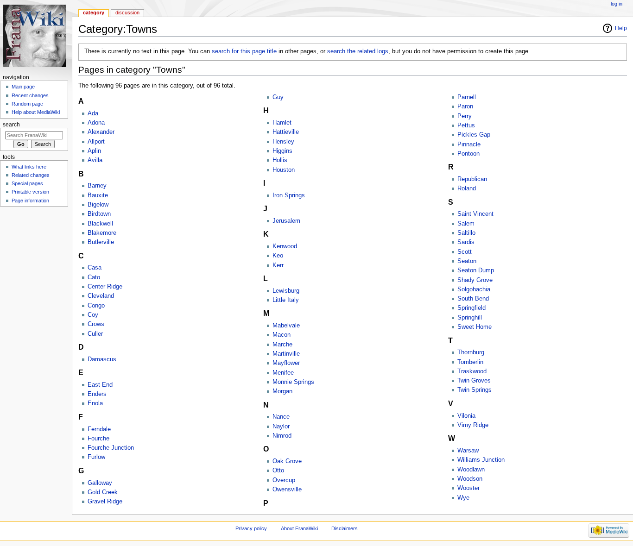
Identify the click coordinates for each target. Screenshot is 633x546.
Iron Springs (288, 195)
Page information (30, 200)
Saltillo (466, 233)
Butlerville (101, 242)
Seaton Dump (475, 270)
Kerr (278, 265)
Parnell (466, 97)
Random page (27, 104)
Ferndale (99, 429)
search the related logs (357, 51)
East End (100, 385)
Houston (283, 170)
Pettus (466, 125)
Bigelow (98, 204)
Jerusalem (286, 221)
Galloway (100, 483)
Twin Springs (474, 390)
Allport (96, 141)
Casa (94, 267)
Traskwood (472, 371)
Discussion (127, 12)
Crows (96, 324)
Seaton (466, 261)
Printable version (30, 192)
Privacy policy (251, 528)
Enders (97, 394)
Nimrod (281, 436)
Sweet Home (474, 327)
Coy (93, 315)
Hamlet (281, 122)
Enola (95, 403)
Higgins (282, 151)
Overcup (283, 480)
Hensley (283, 141)
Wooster (468, 488)
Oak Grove (287, 461)
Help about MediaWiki (36, 112)
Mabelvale (286, 325)
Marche (282, 344)
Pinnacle (469, 144)
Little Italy (285, 300)
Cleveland (101, 296)
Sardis (466, 242)
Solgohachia (473, 289)
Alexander (101, 132)
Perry (464, 116)
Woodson (469, 479)
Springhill (469, 317)
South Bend (473, 298)
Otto (278, 470)
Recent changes (30, 95)
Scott (464, 252)
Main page (23, 86)
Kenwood (284, 246)
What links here (29, 166)
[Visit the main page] (36, 36)
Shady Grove (475, 280)
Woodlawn (471, 469)
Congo (96, 305)
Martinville (286, 354)
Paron (465, 106)
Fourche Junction (111, 448)
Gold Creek (103, 492)
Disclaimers (344, 528)
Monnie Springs (293, 382)
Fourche (98, 438)
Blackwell (100, 223)
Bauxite (98, 195)
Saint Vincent (475, 214)
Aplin (94, 151)
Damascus (102, 359)
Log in (616, 3)
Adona (96, 122)
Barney (97, 185)
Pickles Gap (473, 135)
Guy (278, 97)
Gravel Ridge (105, 501)
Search (11, 124)
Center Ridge (105, 286)
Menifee (283, 373)
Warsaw (468, 450)
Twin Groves (474, 380)
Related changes (31, 175)
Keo (277, 255)
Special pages (27, 183)
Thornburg (470, 352)
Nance (281, 417)
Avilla (95, 160)
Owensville (287, 489)
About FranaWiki (299, 528)
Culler (95, 334)
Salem (466, 223)
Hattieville (285, 132)
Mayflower (286, 363)
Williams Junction (481, 460)
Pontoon (468, 154)
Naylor (281, 426)
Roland (466, 188)
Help (621, 28)
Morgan (282, 391)
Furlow (96, 457)
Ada (93, 113)
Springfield (471, 308)
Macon (281, 335)
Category (93, 12)
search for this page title (244, 51)
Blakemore (102, 233)
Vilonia (466, 416)
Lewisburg (285, 291)
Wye (463, 498)
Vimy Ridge (472, 425)
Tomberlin (470, 362)
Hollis (279, 160)
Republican (472, 179)
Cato (94, 277)
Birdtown (99, 214)
